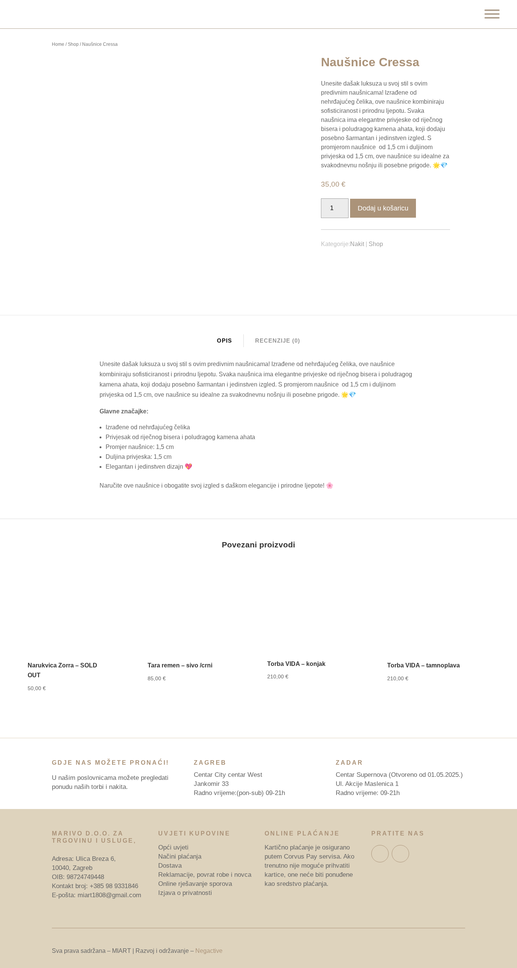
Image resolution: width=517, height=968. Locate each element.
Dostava (170, 865)
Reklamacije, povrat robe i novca (204, 874)
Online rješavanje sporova (195, 883)
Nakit (357, 244)
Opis (224, 340)
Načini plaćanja (179, 856)
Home (58, 44)
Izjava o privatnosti (185, 892)
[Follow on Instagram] (400, 853)
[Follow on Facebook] (380, 853)
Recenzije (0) (277, 340)
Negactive (209, 951)
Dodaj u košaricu (383, 208)
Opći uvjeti (173, 847)
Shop (73, 44)
